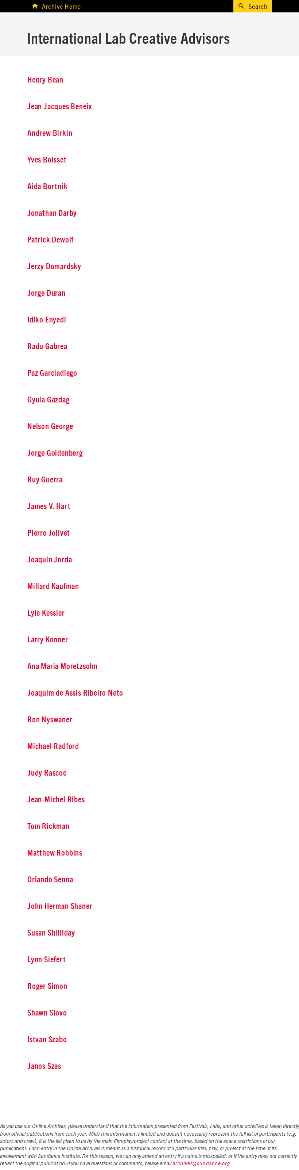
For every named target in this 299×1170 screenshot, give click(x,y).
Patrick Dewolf (50, 240)
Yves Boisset (47, 160)
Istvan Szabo (47, 1040)
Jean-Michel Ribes (56, 800)
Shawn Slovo (47, 1013)
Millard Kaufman (53, 586)
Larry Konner (47, 640)
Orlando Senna (50, 880)
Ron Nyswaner (50, 720)
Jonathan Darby (52, 213)
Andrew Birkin (49, 133)
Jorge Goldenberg (55, 453)
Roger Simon (47, 986)
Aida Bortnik (47, 187)
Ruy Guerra (45, 480)
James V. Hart (48, 506)
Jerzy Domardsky (54, 267)
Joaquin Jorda (49, 560)
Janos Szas (44, 1066)
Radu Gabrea (47, 347)
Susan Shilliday (51, 933)
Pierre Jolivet (48, 533)
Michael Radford (53, 746)
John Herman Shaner (59, 906)
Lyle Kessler (46, 613)
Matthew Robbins (54, 853)
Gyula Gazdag (48, 400)
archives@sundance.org (201, 1163)
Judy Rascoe (47, 773)
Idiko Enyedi (46, 320)
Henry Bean (45, 80)
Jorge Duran (46, 293)
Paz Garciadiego (52, 373)
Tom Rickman (48, 826)
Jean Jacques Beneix (59, 107)
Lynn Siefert (46, 960)
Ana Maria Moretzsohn (62, 666)
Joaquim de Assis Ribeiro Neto (75, 693)
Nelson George (50, 426)
